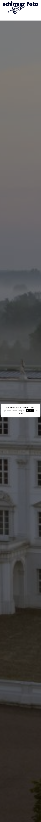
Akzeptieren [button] (30, 410)
